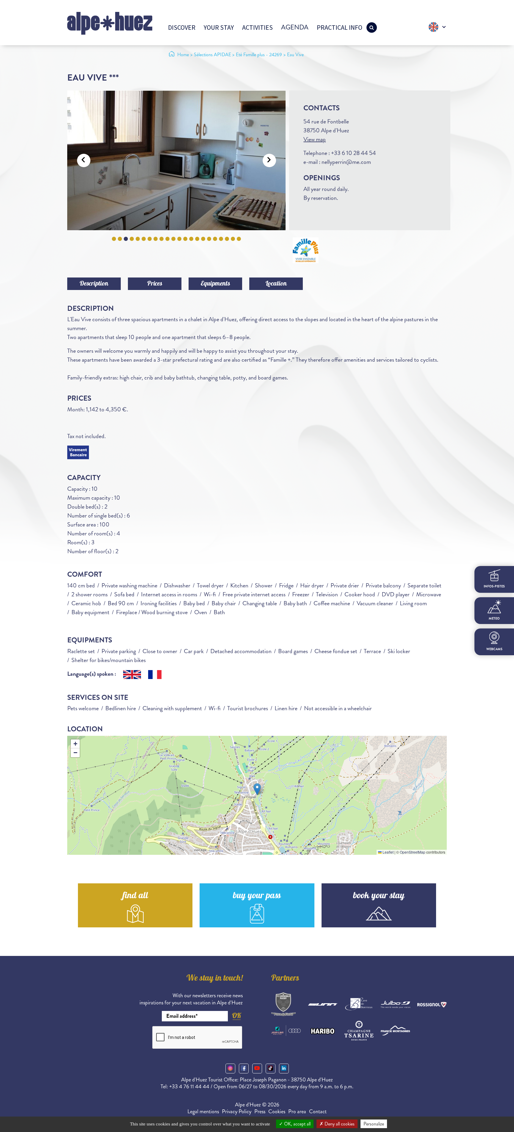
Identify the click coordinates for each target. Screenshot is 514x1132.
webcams (494, 649)
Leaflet (388, 852)
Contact (318, 1111)
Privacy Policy (236, 1111)
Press (259, 1111)
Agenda (294, 27)
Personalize (373, 1123)
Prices (154, 284)
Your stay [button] (219, 27)
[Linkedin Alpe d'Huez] (284, 1068)
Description (94, 284)
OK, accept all (297, 1123)
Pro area (297, 1111)
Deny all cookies (339, 1123)
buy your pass (257, 896)
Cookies (276, 1111)
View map (314, 139)
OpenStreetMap (412, 852)
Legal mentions (203, 1111)
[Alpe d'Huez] (109, 22)
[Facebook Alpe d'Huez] (244, 1068)
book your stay (379, 896)
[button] (257, 789)
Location (276, 284)
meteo (494, 618)
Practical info (339, 27)
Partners (285, 979)
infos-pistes (494, 586)
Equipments (215, 284)
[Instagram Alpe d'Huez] (230, 1068)
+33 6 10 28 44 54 (353, 153)
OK (236, 1015)
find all (135, 896)
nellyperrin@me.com (346, 162)
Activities (257, 27)
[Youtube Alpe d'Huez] (257, 1068)
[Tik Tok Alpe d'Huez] (270, 1068)
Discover (181, 27)
